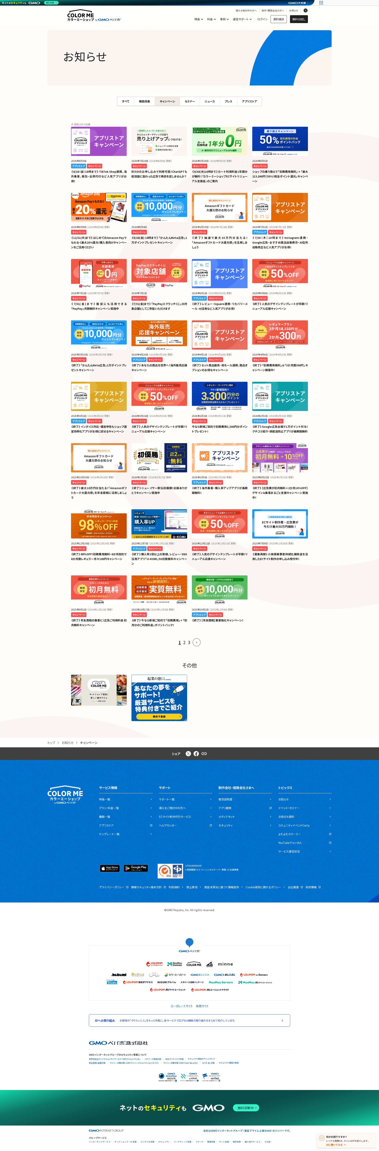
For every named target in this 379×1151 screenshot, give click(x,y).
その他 (267, 1142)
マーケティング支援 (182, 1142)
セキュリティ (164, 1142)
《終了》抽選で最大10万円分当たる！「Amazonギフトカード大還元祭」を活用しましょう (220, 242)
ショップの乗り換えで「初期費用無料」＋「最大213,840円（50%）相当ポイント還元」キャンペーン (280, 176)
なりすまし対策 (208, 1062)
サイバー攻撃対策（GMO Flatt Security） (180, 1062)
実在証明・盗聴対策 (97, 1062)
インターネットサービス (100, 1142)
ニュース (210, 101)
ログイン (262, 19)
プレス (228, 101)
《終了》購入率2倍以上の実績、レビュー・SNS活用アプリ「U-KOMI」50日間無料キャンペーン (159, 559)
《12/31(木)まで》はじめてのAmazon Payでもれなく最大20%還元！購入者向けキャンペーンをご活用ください (99, 242)
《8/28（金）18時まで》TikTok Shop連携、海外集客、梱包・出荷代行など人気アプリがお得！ (99, 176)
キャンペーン (167, 101)
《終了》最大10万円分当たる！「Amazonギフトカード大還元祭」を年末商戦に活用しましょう (99, 492)
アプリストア (249, 101)
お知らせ (293, 10)
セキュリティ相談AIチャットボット (201, 1058)
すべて (125, 101)
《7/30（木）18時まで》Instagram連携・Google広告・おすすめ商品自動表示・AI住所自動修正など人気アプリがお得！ (280, 242)
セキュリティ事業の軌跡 (229, 1062)
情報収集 (211, 1142)
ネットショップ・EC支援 (125, 1142)
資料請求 (278, 19)
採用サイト (202, 1006)
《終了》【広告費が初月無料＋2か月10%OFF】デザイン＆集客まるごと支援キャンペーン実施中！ (280, 492)
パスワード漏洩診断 (152, 1058)
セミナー (190, 101)
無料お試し (299, 19)
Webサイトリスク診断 (174, 1058)
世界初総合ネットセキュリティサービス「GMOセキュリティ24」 (114, 1058)
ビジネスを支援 (147, 1142)
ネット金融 (224, 1142)
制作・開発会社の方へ (273, 10)
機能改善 (144, 101)
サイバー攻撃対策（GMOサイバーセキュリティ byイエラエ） (134, 1062)
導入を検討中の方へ (246, 10)
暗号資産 (237, 1142)
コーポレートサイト (182, 1006)
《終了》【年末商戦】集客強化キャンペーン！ (217, 620)
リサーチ (199, 1142)
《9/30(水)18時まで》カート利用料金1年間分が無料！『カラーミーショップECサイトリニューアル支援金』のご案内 (220, 176)
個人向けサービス (253, 1142)
